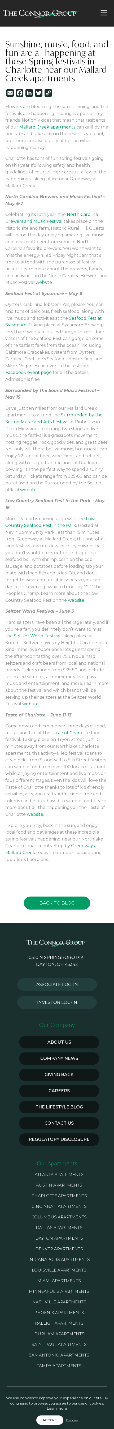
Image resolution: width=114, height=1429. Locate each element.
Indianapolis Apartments (59, 1259)
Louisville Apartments (59, 1270)
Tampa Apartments (59, 1365)
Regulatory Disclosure (59, 1139)
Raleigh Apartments (59, 1323)
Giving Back (59, 1074)
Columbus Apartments (59, 1216)
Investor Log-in (57, 1002)
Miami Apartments (59, 1280)
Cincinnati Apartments (59, 1206)
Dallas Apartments (59, 1227)
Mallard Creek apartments (47, 127)
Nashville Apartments (59, 1301)
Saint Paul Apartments (59, 1344)
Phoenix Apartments (59, 1312)
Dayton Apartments (59, 1238)
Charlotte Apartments (59, 1195)
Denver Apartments (59, 1248)
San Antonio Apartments (59, 1355)
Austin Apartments (59, 1185)
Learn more (57, 1408)
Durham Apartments (59, 1333)
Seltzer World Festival (37, 635)
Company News (59, 1058)
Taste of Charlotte (70, 732)
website (44, 282)
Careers (59, 1090)
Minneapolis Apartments (59, 1291)
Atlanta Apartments (59, 1174)
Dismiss (72, 1420)
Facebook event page (28, 372)
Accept (50, 1420)
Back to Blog (57, 903)
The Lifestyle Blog (59, 1107)
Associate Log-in (57, 984)
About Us (59, 1042)
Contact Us (59, 1123)
